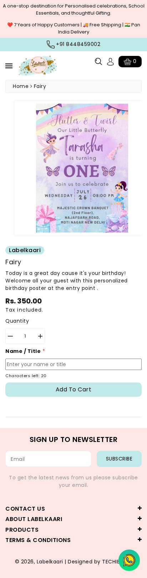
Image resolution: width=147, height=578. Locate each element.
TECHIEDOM (117, 561)
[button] (98, 61)
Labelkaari (50, 561)
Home (21, 86)
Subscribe (119, 458)
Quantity (17, 320)
